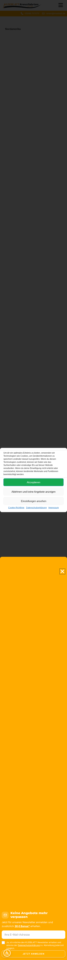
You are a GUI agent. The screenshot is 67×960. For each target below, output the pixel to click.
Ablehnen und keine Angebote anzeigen (33, 491)
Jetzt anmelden (33, 953)
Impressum (53, 507)
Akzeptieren (33, 482)
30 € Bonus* (22, 926)
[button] (62, 571)
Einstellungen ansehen (33, 500)
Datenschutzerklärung (36, 507)
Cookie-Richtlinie (16, 507)
